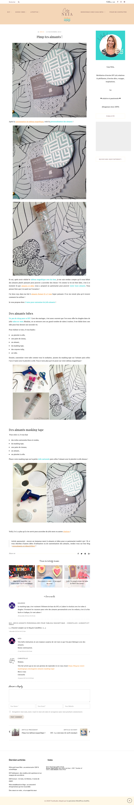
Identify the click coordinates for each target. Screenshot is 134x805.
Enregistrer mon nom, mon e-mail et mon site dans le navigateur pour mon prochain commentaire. (47, 712)
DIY (8, 12)
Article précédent (30, 729)
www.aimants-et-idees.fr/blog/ (23, 546)
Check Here (62, 769)
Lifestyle (34, 12)
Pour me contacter (118, 12)
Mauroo (21, 603)
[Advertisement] (113, 136)
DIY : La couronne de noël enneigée (63, 733)
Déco (42, 32)
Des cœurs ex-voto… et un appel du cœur (23, 790)
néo (19, 638)
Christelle (23, 658)
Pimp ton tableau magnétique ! (33, 733)
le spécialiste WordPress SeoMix (78, 801)
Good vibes (20, 12)
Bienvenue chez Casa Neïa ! (92, 12)
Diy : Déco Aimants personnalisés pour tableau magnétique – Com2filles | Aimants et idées (49, 623)
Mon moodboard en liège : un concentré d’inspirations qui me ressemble (22, 786)
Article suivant (70, 729)
